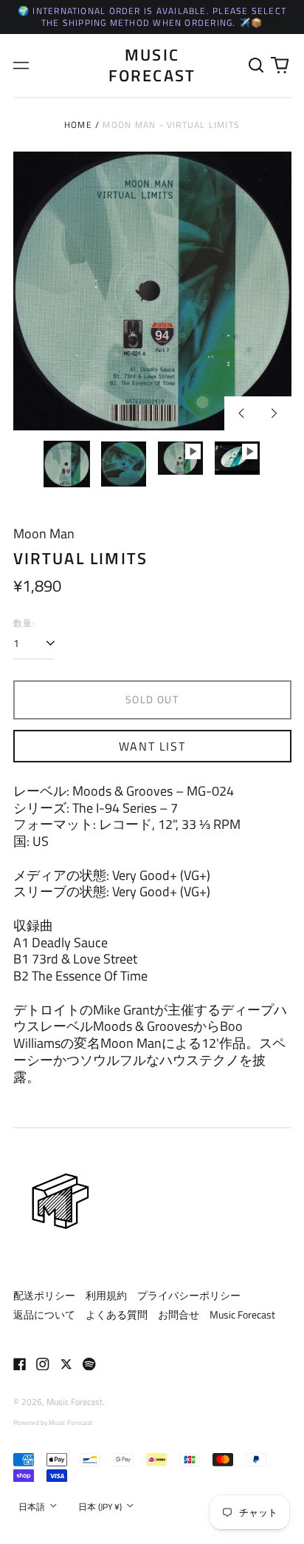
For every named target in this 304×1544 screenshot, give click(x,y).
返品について (44, 1314)
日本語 (32, 1507)
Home (78, 125)
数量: (24, 623)
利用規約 (106, 1295)
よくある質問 (117, 1314)
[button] (257, 66)
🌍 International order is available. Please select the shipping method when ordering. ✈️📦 (152, 17)
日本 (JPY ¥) (101, 1507)
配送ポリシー (44, 1295)
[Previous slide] (241, 413)
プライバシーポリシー (189, 1295)
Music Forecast (152, 64)
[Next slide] (274, 413)
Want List (152, 746)
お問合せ (178, 1314)
